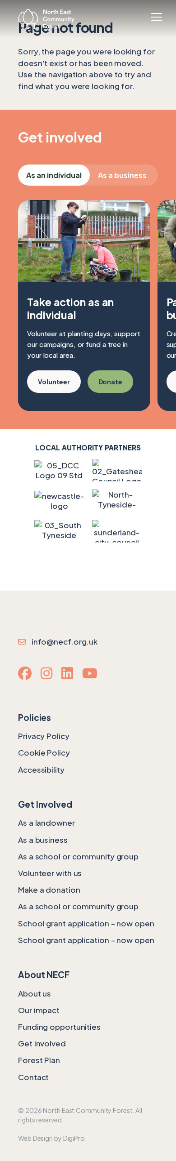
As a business (122, 175)
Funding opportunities (59, 1027)
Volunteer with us (50, 873)
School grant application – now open (86, 923)
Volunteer (54, 382)
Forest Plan (39, 1060)
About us (34, 993)
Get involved (42, 1043)
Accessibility (41, 769)
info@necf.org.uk (62, 641)
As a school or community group (78, 856)
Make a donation (49, 889)
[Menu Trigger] (156, 16)
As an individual (54, 175)
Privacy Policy (43, 736)
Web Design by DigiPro (51, 1138)
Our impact (39, 1010)
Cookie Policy (44, 752)
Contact (33, 1077)
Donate (110, 382)
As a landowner (46, 822)
